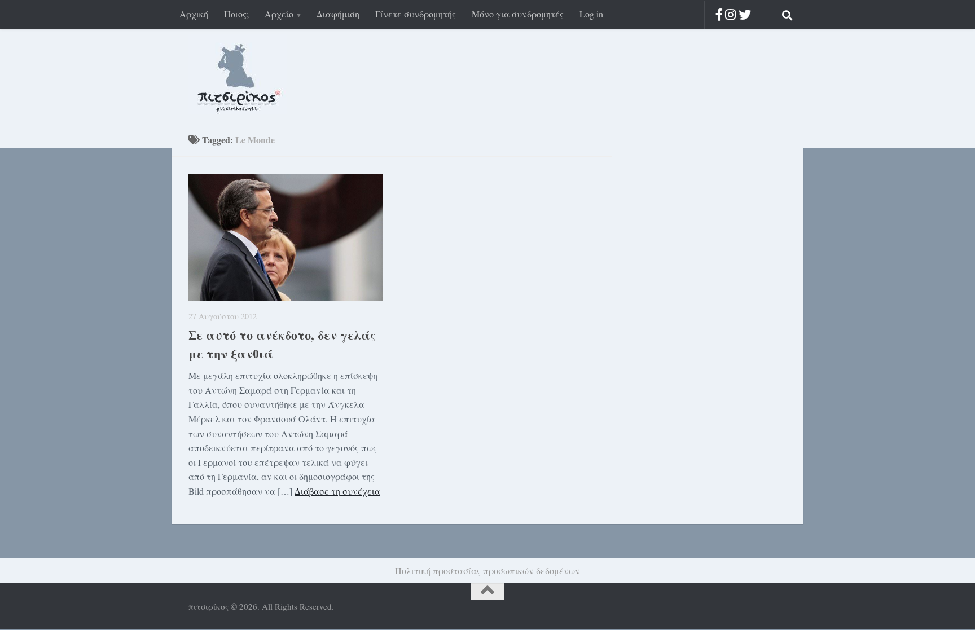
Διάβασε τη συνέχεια (337, 491)
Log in (591, 14)
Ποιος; (236, 14)
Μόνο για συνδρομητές (518, 14)
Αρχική (193, 14)
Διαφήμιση (338, 14)
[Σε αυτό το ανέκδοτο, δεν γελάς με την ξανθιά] (285, 237)
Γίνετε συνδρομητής (415, 14)
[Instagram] (730, 14)
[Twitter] (745, 14)
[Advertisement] (696, 315)
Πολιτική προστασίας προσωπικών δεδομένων (487, 570)
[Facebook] (719, 14)
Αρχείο (279, 14)
